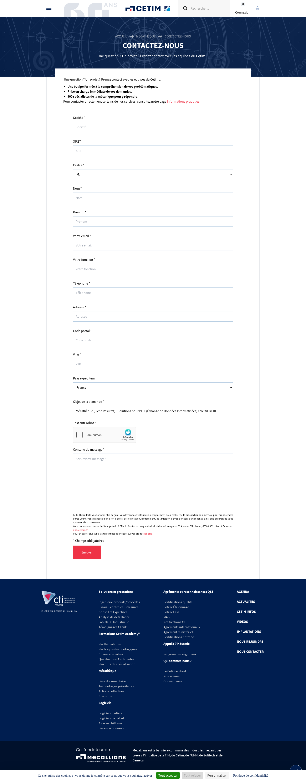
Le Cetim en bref (174, 671)
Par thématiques (110, 644)
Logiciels (105, 703)
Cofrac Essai (171, 612)
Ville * (77, 354)
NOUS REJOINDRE (250, 641)
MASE (167, 617)
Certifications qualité (178, 602)
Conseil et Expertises (113, 612)
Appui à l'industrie (176, 644)
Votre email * (82, 236)
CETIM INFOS (246, 611)
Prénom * (79, 212)
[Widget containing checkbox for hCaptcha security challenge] (104, 435)
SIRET (77, 141)
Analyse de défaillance (114, 617)
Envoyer (87, 552)
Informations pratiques (183, 101)
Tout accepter (168, 775)
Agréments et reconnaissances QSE (188, 591)
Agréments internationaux (181, 627)
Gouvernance (172, 681)
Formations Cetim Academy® (119, 634)
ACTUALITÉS (246, 601)
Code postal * (82, 331)
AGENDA (243, 591)
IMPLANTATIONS (249, 631)
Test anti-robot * (84, 423)
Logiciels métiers (110, 713)
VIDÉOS (242, 621)
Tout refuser (192, 775)
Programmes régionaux (179, 654)
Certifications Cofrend (178, 637)
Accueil (121, 36)
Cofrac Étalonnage (176, 607)
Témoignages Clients (113, 627)
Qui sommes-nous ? (177, 661)
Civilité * (79, 165)
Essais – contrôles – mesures (118, 607)
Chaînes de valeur (111, 654)
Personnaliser (217, 775)
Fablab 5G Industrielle (114, 622)
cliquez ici (147, 533)
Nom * (77, 188)
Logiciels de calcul (111, 718)
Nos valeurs (171, 676)
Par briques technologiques (118, 649)
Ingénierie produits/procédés (119, 602)
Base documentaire (112, 681)
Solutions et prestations (116, 591)
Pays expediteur (84, 378)
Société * (79, 118)
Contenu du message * (88, 449)
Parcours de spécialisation (117, 664)
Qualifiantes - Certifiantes (116, 659)
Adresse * (79, 307)
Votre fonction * (84, 259)
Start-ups (105, 696)
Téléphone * (81, 283)
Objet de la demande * (88, 401)
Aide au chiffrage (110, 723)
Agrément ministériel (178, 632)
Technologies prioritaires (116, 686)
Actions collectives (111, 691)
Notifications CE (174, 622)
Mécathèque (145, 36)
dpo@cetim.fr (80, 529)
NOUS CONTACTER (250, 651)
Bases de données (111, 728)
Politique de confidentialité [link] (250, 775)
